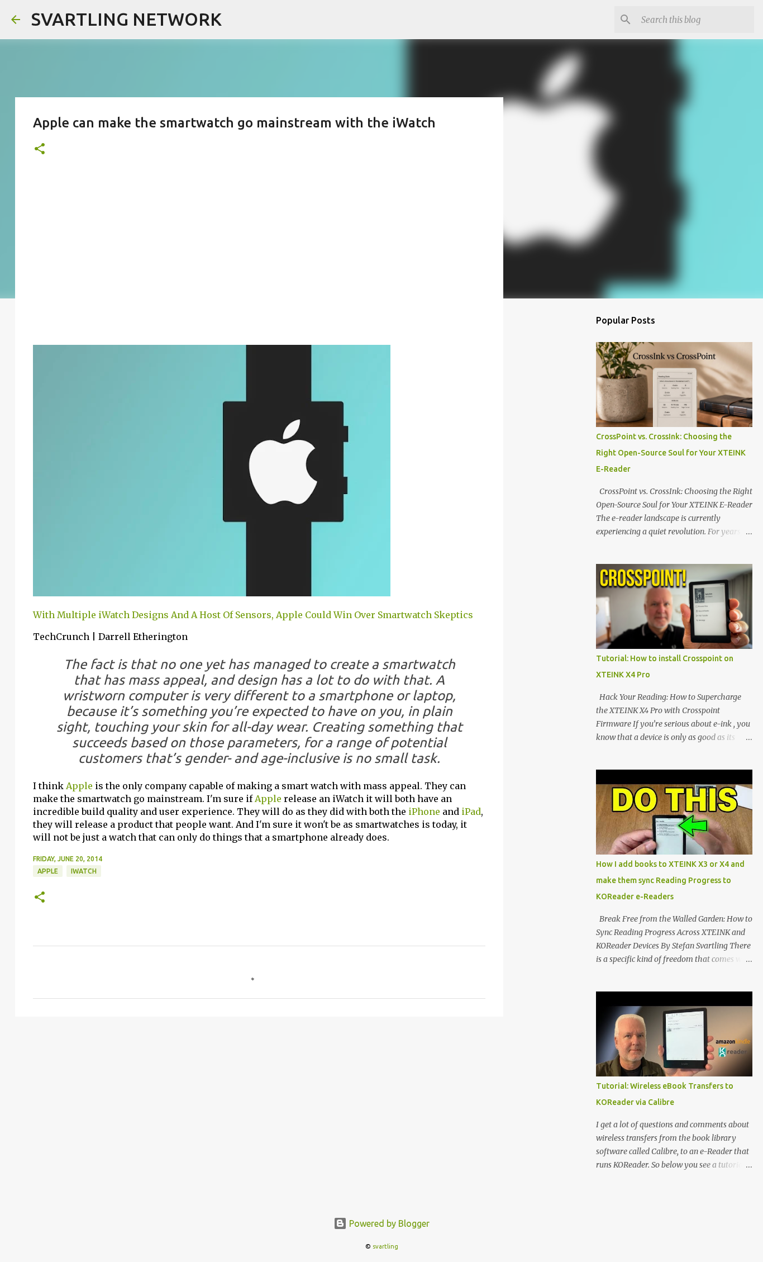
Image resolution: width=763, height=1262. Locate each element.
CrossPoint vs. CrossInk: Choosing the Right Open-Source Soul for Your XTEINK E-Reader (671, 452)
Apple (79, 785)
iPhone (424, 811)
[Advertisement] (259, 257)
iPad (471, 811)
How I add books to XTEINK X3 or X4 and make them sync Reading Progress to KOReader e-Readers (670, 880)
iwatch (84, 871)
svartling (385, 1246)
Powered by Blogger (388, 1223)
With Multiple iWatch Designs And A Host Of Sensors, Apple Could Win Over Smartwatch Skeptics (253, 614)
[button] (39, 149)
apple (47, 871)
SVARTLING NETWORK (126, 19)
